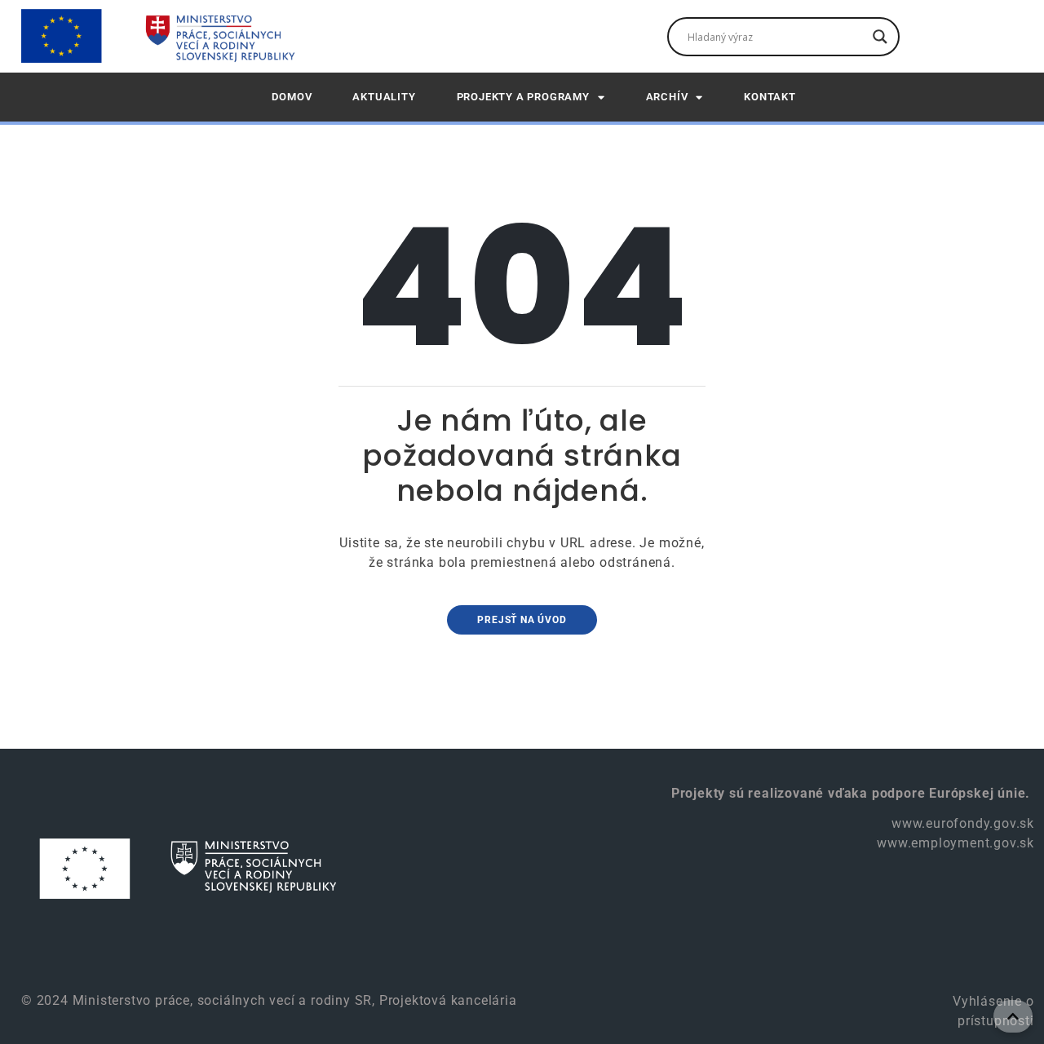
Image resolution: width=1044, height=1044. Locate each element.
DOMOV (292, 97)
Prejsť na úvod (521, 620)
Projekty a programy (523, 97)
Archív (667, 97)
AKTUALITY (383, 97)
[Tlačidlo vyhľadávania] (880, 36)
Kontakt (770, 97)
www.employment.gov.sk (955, 843)
